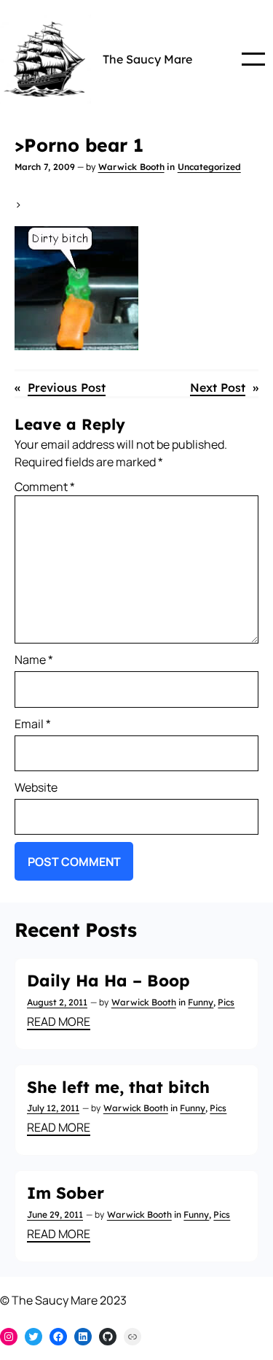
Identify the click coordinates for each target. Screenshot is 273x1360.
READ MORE (58, 1021)
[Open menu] (253, 59)
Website (36, 787)
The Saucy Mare (147, 59)
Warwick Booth (131, 166)
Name (34, 660)
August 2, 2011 (57, 1002)
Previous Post (67, 387)
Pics (226, 1002)
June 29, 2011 (55, 1214)
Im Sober (65, 1193)
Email (33, 724)
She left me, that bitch (118, 1087)
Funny (200, 1002)
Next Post (217, 387)
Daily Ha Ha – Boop (108, 980)
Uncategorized (209, 166)
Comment (45, 487)
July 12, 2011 (53, 1107)
